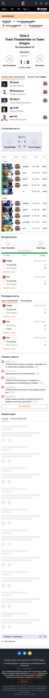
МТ (19, 9)
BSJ (24, 228)
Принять (24, 681)
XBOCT (25, 185)
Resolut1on (27, 166)
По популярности (18, 419)
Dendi (25, 179)
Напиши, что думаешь (13, 637)
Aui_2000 (26, 222)
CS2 (12, 9)
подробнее (33, 673)
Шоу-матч (24, 52)
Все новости (24, 406)
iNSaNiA (26, 203)
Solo (24, 173)
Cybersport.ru (19, 694)
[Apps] (36, 3)
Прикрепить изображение (40, 637)
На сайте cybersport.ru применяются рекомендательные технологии (24, 664)
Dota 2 (4, 9)
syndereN (26, 216)
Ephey (25, 210)
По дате (4, 419)
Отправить (45, 637)
